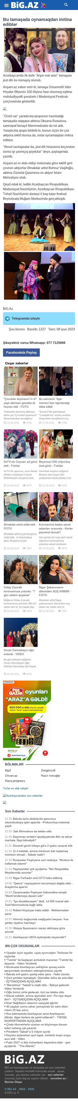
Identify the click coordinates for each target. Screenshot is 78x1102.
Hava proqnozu (15, 780)
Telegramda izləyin (26, 318)
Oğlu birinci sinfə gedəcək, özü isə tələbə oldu (35, 992)
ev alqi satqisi (19, 788)
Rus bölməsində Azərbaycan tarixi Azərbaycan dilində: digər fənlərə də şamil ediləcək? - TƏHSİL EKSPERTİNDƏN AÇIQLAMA (35, 1017)
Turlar (6, 788)
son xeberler (56, 1074)
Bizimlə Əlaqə (13, 1081)
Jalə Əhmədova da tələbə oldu (32, 831)
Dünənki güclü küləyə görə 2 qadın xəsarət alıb (42, 845)
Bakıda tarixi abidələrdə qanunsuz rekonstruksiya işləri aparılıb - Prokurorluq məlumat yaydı (37, 822)
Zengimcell (48, 770)
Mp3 (8, 770)
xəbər (22, 87)
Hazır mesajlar (50, 775)
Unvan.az (11, 775)
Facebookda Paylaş (21, 352)
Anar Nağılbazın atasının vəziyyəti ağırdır (32, 1003)
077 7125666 (56, 342)
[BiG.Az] (29, 5)
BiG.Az (8, 308)
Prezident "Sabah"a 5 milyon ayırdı (28, 1031)
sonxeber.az (58, 1078)
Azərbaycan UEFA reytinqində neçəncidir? (39, 937)
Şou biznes (17, 329)
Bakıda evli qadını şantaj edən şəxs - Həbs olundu (38, 974)
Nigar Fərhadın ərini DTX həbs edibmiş (37, 878)
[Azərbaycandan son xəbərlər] (23, 795)
